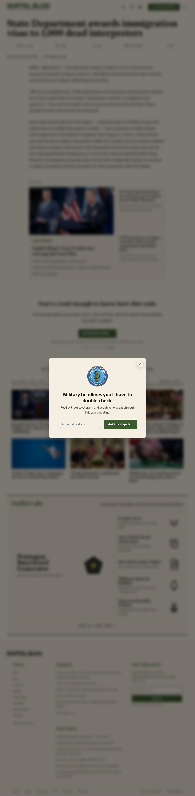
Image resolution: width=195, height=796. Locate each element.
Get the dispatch (120, 424)
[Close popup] (140, 364)
